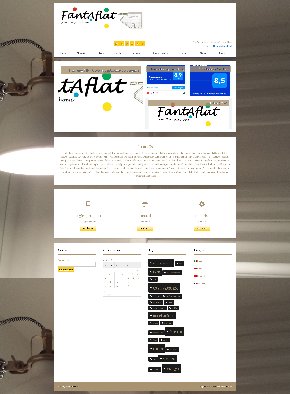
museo (155, 323)
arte (180, 264)
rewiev (165, 340)
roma (158, 348)
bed (154, 279)
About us (82, 52)
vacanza (169, 358)
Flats (101, 52)
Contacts (185, 52)
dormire (156, 296)
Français (201, 283)
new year (167, 323)
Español (201, 276)
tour (154, 359)
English (200, 268)
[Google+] (127, 43)
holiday (174, 308)
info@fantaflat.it (224, 45)
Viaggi (172, 368)
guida (170, 302)
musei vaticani (163, 315)
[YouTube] (132, 43)
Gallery (203, 52)
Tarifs (118, 52)
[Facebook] (142, 43)
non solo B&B (158, 333)
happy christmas (159, 308)
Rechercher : (63, 260)
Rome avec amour (161, 52)
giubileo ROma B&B (173, 296)
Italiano (200, 260)
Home (63, 52)
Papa (155, 340)
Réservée (222, 52)
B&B (156, 272)
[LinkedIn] (121, 43)
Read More (88, 228)
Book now (136, 52)
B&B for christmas (173, 272)
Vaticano (156, 369)
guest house (157, 302)
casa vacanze (165, 288)
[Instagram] (116, 43)
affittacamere (162, 263)
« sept (107, 294)
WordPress (227, 386)
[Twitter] (137, 43)
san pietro (173, 349)
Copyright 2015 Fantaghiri (68, 386)
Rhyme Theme (206, 386)
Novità (176, 331)
